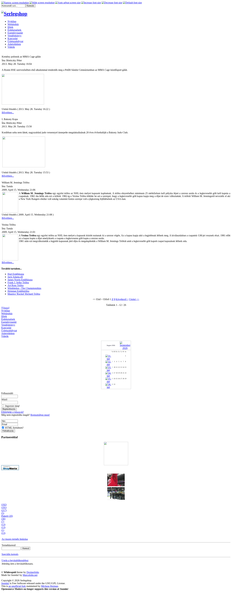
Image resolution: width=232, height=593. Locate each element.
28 (123, 378)
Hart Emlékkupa (16, 274)
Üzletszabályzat (9, 330)
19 (119, 373)
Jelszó (4, 399)
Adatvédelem (8, 333)
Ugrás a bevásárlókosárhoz (15, 560)
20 (121, 373)
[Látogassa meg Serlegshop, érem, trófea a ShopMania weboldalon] (10, 469)
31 (114, 384)
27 (121, 378)
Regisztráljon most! (40, 415)
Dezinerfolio (33, 572)
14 (123, 367)
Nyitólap (5, 310)
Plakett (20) (7, 516)
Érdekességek (8, 319)
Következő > (122, 299)
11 (117, 367)
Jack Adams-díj (15, 276)
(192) (4, 504)
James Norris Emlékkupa (20, 279)
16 (112, 373)
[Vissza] (5, 307)
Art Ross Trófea (16, 285)
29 (125, 378)
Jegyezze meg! (12, 406)
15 (125, 367)
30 (112, 384)
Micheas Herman (49, 586)
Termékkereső (9, 545)
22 (125, 373)
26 (119, 378)
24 (114, 378)
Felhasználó (7, 393)
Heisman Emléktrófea (18, 291)
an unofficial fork (17, 586)
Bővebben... (8, 112)
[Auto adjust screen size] (68, 2)
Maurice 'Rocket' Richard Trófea (24, 294)
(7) (2, 521)
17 (114, 373)
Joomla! (5, 583)
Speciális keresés (10, 554)
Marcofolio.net (30, 575)
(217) (4, 510)
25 (117, 378)
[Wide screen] (42, 2)
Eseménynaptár (9, 322)
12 (119, 367)
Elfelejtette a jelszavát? (12, 412)
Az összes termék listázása (15, 539)
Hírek (4, 316)
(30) (3, 518)
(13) (3, 524)
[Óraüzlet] (116, 452)
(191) (4, 507)
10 (114, 367)
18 (117, 373)
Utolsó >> (134, 299)
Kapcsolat (6, 327)
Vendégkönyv (8, 325)
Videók (5, 336)
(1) (2, 530)
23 (112, 378)
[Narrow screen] (15, 2)
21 (123, 373)
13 (121, 367)
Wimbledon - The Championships (24, 288)
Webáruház (6, 313)
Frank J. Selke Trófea (18, 282)
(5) (2, 513)
